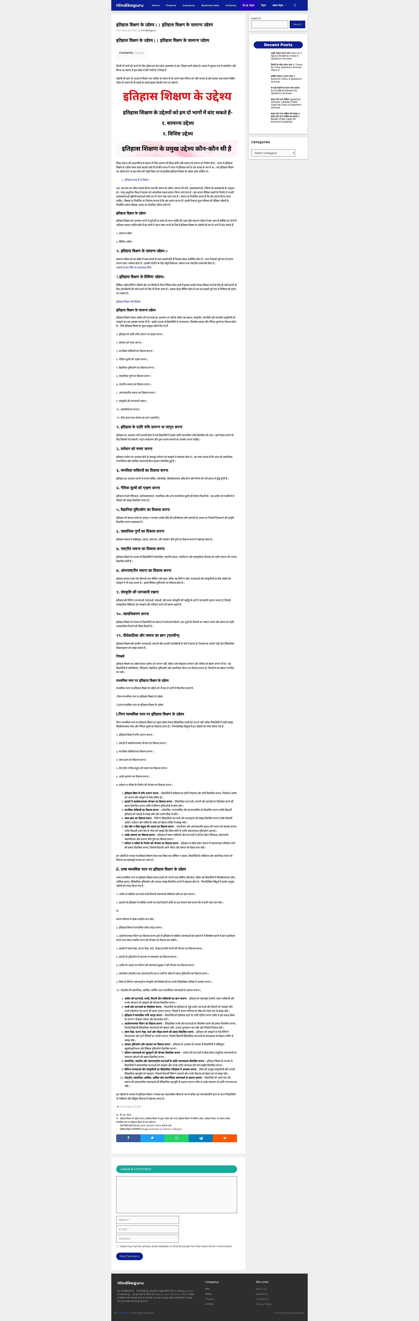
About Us (261, 1288)
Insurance (189, 5)
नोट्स (263, 5)
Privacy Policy (264, 1304)
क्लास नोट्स (278, 5)
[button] (295, 5)
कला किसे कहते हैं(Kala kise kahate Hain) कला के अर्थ (145, 1125)
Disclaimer (262, 1294)
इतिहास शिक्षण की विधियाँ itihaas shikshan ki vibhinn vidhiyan (151, 1129)
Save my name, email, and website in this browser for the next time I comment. (176, 1246)
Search (256, 18)
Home (156, 5)
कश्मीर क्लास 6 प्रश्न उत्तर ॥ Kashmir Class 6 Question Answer (286, 79)
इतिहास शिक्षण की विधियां (128, 301)
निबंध (207, 1288)
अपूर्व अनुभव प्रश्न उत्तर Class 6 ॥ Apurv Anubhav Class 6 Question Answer (286, 56)
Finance (171, 5)
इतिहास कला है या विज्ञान (137, 179)
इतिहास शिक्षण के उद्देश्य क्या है (132, 1118)
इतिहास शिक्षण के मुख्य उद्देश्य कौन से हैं (161, 1118)
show (139, 53)
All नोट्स (209, 1304)
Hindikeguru (130, 5)
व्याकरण (208, 1294)
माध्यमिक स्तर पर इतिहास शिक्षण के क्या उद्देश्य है (135, 1122)
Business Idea (210, 5)
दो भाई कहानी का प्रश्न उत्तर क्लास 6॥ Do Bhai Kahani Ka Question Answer (285, 90)
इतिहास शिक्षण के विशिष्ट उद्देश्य (191, 1118)
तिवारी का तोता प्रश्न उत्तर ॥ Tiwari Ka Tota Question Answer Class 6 (287, 67)
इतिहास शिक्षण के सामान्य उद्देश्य (217, 1118)
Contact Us (262, 1299)
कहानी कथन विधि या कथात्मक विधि (133, 267)
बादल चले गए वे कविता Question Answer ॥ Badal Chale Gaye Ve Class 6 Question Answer (286, 103)
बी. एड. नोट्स (248, 5)
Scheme (231, 5)
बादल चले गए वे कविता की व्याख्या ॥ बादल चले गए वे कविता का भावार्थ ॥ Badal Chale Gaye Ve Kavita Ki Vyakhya (285, 117)
